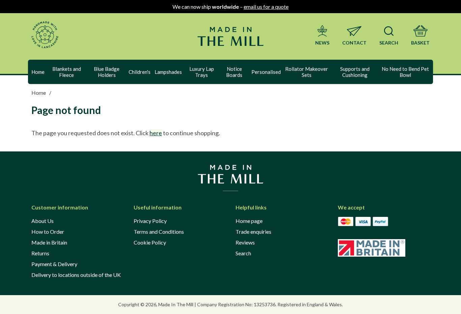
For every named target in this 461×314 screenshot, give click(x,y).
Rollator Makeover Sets (306, 72)
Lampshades (168, 72)
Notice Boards (234, 72)
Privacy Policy (150, 221)
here (156, 133)
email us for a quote (266, 6)
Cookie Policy (150, 242)
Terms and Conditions (159, 231)
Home (38, 72)
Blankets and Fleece (66, 72)
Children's (140, 72)
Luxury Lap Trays (201, 72)
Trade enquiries (253, 231)
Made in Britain (49, 242)
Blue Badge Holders (106, 72)
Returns (40, 253)
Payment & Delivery (54, 264)
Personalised (266, 72)
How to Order (47, 231)
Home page (249, 221)
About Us (42, 221)
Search (243, 253)
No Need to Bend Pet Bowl (405, 72)
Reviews (245, 242)
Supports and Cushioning (355, 72)
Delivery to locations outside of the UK (76, 275)
